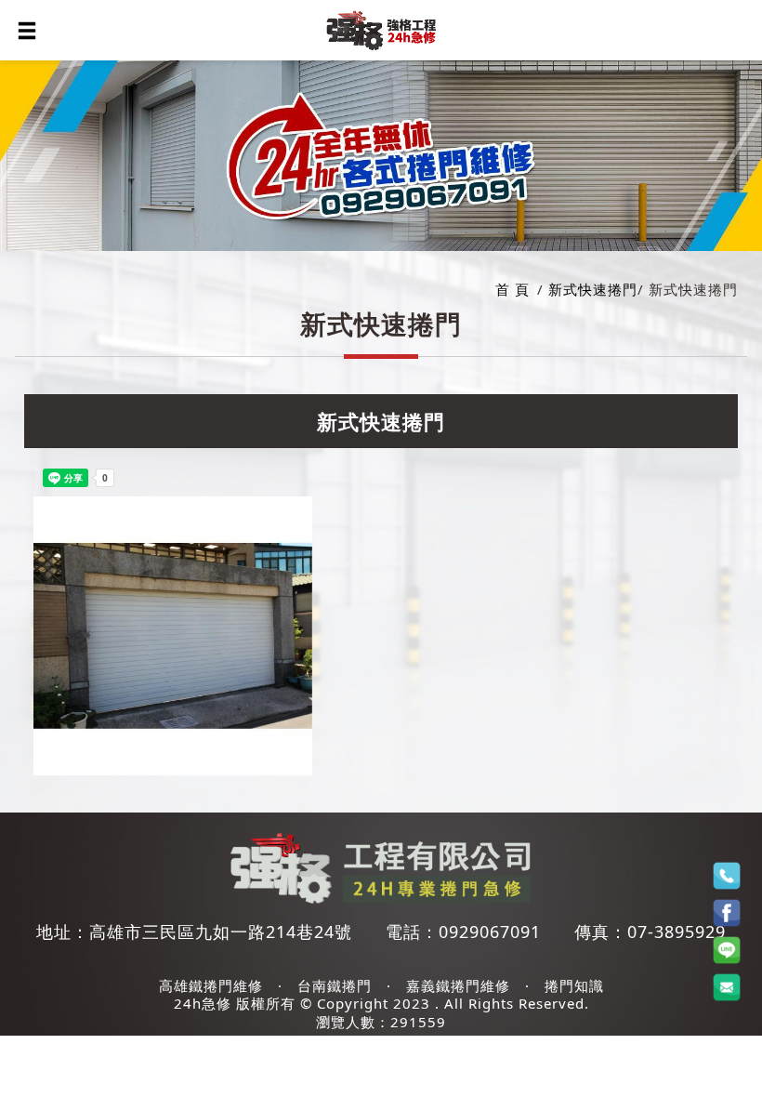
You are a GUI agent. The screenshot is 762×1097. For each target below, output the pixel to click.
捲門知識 (574, 986)
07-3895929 (676, 931)
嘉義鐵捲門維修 (458, 986)
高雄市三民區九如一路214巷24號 (220, 931)
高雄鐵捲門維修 (211, 986)
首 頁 (512, 289)
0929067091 (490, 931)
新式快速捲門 (592, 289)
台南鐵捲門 (334, 986)
